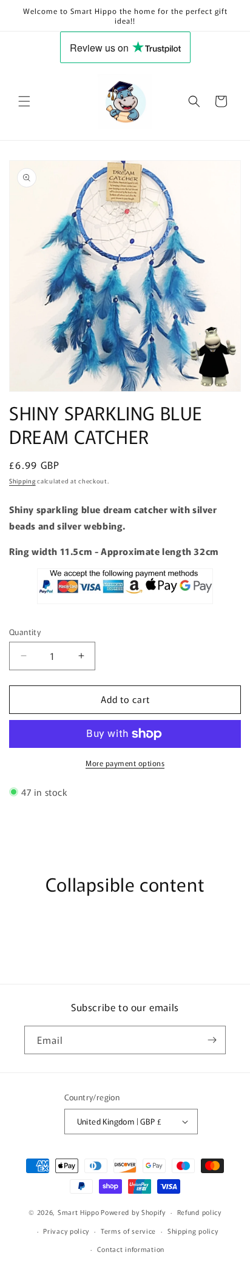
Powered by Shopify (133, 1212)
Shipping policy (192, 1231)
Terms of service (128, 1231)
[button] (24, 101)
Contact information (130, 1249)
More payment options (125, 763)
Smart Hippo (79, 1212)
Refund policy (199, 1212)
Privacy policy (66, 1231)
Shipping (22, 480)
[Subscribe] (211, 1040)
